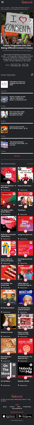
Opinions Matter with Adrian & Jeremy (20, 7)
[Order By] (32, 74)
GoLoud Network (17, 408)
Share (24, 65)
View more (17, 156)
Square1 (21, 420)
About (5, 406)
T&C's (18, 406)
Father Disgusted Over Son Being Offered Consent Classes (14, 9)
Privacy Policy (27, 406)
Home (2, 7)
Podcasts (7, 7)
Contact (12, 406)
